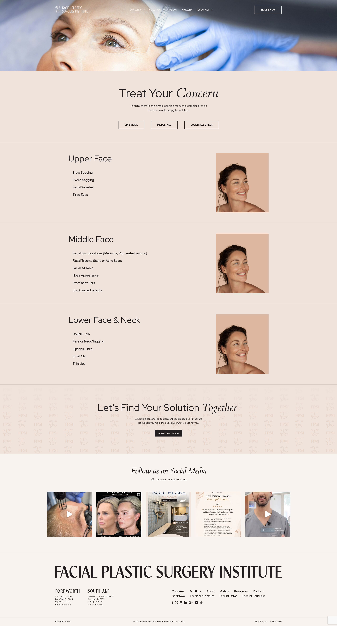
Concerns (136, 10)
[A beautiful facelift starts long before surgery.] (267, 514)
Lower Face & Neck (201, 125)
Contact (258, 591)
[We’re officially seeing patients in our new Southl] (168, 514)
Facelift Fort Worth (202, 596)
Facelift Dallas (228, 596)
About (173, 9)
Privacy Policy (261, 622)
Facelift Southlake (254, 596)
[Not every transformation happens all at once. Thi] (118, 514)
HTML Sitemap (276, 622)
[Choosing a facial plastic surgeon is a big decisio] (218, 514)
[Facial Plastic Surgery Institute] (71, 9)
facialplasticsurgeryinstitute (171, 479)
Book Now (178, 596)
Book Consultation (168, 433)
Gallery (187, 9)
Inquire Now (268, 9)
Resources (203, 10)
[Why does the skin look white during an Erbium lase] (69, 514)
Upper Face (131, 125)
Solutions (155, 10)
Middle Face (164, 125)
